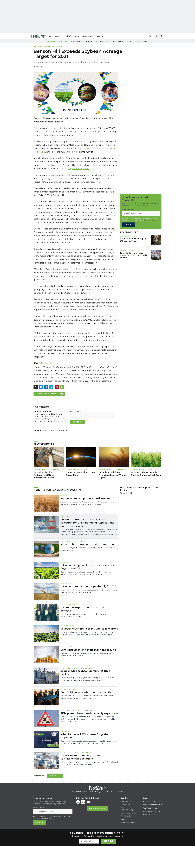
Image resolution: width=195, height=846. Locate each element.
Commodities (65, 495)
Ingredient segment (78, 168)
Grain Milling (66, 647)
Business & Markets (128, 236)
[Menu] (161, 36)
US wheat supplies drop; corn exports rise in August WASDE (88, 567)
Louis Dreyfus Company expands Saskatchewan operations (81, 757)
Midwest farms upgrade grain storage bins (87, 544)
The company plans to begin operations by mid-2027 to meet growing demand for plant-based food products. (87, 679)
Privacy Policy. (149, 220)
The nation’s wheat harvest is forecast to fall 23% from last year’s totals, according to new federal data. (88, 591)
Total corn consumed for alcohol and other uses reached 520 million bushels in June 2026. (87, 654)
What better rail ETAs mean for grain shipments (84, 736)
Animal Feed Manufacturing (132, 250)
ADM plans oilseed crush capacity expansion (89, 713)
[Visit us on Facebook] (78, 802)
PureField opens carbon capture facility (85, 692)
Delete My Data (97, 808)
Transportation (67, 604)
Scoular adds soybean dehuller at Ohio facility (85, 672)
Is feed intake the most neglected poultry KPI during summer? (134, 255)
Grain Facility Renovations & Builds (76, 668)
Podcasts (64, 731)
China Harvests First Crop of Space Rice (81, 473)
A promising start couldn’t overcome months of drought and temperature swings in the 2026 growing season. (87, 503)
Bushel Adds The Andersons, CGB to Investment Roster (44, 475)
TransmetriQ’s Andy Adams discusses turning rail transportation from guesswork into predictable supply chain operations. (88, 742)
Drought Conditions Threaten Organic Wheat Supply (112, 475)
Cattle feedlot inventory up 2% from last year (133, 240)
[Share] (41, 387)
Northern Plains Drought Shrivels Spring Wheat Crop (146, 473)
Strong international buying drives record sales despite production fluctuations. (84, 615)
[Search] (156, 36)
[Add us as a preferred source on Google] (62, 387)
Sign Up (128, 225)
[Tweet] (51, 387)
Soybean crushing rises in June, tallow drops (89, 628)
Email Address (77, 411)
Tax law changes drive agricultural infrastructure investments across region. (87, 549)
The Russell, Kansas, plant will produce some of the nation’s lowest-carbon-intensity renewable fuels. (86, 697)
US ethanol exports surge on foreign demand (83, 609)
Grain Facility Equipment (71, 541)
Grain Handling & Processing (48, 46)
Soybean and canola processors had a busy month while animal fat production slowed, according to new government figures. (88, 633)
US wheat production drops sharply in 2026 (88, 586)
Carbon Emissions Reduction (72, 689)
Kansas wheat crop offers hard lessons (85, 498)
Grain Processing (68, 626)
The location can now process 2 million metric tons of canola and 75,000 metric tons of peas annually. (89, 763)
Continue (108, 841)
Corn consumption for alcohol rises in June (88, 649)
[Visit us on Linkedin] (83, 802)
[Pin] (57, 387)
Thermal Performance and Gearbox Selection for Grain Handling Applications (87, 521)
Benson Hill (46, 363)
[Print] (36, 387)
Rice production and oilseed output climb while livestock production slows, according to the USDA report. (85, 573)
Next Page (55, 776)
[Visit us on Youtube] (88, 802)
